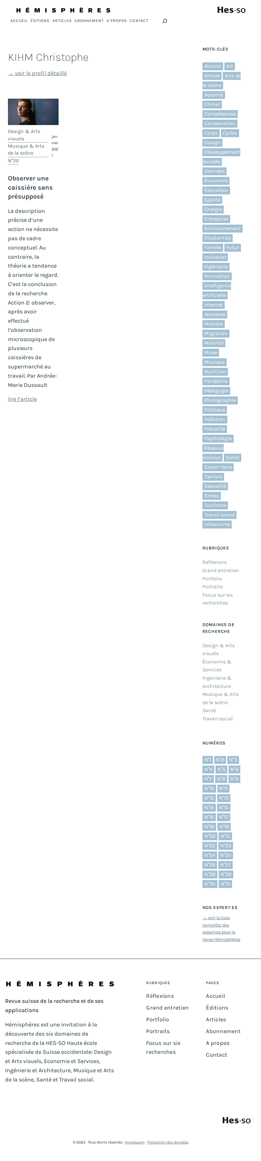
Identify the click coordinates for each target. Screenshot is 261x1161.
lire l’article (22, 398)
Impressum (135, 1142)
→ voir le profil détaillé (37, 73)
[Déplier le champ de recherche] (164, 21)
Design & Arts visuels (24, 134)
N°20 (13, 160)
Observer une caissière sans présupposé (30, 187)
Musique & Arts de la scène (26, 149)
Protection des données (167, 1142)
